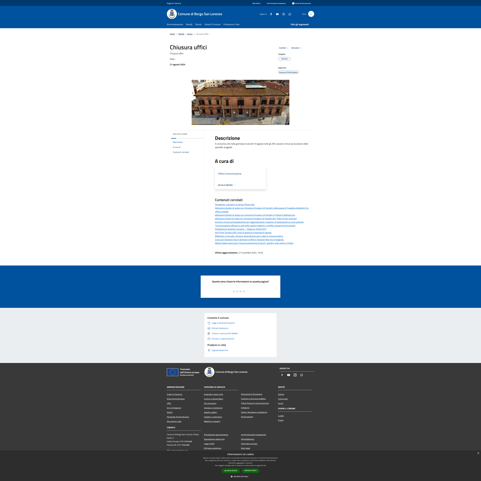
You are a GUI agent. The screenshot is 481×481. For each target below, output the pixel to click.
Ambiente (245, 407)
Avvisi (190, 33)
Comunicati (283, 398)
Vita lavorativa (210, 403)
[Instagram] (282, 14)
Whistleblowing (247, 439)
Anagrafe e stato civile (213, 394)
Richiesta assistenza (212, 448)
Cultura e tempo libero (213, 398)
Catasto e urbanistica (213, 416)
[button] (240, 476)
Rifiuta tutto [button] (251, 470)
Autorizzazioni (247, 416)
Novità (181, 33)
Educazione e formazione (251, 394)
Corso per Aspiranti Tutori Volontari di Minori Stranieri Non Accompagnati (249, 239)
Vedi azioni (295, 47)
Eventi (281, 420)
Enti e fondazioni (174, 407)
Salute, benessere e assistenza (254, 412)
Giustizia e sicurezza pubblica (253, 398)
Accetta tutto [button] (230, 471)
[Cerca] (311, 14)
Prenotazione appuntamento (216, 434)
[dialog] (240, 466)
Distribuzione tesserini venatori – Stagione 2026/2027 (241, 229)
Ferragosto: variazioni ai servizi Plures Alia (235, 204)
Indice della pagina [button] (180, 134)
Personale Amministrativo (178, 416)
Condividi (282, 47)
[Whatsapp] (288, 14)
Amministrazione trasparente (253, 434)
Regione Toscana (174, 3)
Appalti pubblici (210, 412)
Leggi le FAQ (209, 443)
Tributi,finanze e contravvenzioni (255, 403)
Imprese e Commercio (213, 407)
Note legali (245, 448)
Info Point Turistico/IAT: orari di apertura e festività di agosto (243, 232)
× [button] (478, 453)
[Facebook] (270, 14)
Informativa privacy (249, 443)
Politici (170, 412)
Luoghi (281, 415)
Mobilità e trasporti (212, 421)
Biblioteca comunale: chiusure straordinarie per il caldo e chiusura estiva (249, 236)
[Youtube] (276, 14)
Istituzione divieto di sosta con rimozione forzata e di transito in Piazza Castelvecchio (255, 215)
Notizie (281, 394)
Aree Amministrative (176, 398)
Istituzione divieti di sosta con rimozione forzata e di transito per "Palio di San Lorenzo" (256, 218)
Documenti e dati (174, 421)
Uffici (169, 403)
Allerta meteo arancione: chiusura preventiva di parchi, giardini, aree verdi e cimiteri (254, 243)
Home (172, 33)
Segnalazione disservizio (214, 439)
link (264, 465)
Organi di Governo (174, 394)
